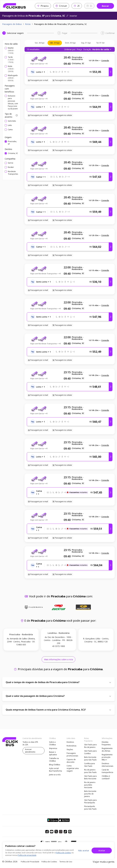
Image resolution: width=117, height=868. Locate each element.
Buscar (105, 6)
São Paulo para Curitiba (90, 752)
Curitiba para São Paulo (89, 764)
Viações (70, 749)
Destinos (70, 742)
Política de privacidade (27, 855)
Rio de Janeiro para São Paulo (90, 771)
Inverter (73, 15)
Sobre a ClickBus (52, 743)
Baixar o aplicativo (53, 753)
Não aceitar (83, 850)
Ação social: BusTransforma (55, 769)
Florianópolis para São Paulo (90, 807)
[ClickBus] (14, 6)
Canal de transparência (107, 771)
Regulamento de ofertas (107, 749)
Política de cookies (63, 852)
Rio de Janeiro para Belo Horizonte (89, 785)
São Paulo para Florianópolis (90, 801)
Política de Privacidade (30, 861)
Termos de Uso (65, 861)
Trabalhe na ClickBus (54, 759)
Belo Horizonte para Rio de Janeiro (90, 794)
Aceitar (101, 850)
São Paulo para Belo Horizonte (90, 777)
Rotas (28, 24)
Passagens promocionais (72, 754)
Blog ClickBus (54, 764)
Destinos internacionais (107, 764)
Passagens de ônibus (12, 24)
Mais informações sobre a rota (58, 659)
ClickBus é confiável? (106, 777)
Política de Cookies (49, 861)
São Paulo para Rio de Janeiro (90, 745)
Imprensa (53, 748)
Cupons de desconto (71, 760)
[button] (105, 61)
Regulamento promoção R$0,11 (107, 757)
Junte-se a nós (55, 774)
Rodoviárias (71, 746)
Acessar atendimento (30, 750)
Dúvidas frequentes (106, 743)
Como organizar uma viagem (73, 768)
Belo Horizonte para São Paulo (90, 758)
